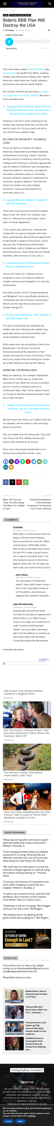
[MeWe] (5, 467)
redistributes (9, 73)
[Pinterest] (19, 482)
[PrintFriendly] (45, 461)
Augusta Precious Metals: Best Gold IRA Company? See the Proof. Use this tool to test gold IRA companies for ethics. (28, 110)
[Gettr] (28, 461)
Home (5, 10)
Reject (20, 1121)
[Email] (39, 461)
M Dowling (9, 30)
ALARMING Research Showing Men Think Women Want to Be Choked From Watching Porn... (35, 1041)
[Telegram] (33, 461)
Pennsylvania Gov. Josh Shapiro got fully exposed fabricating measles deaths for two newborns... (35, 1025)
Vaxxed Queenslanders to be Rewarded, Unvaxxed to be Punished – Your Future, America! (39, 504)
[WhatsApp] (26, 482)
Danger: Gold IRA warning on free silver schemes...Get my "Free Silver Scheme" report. (28, 409)
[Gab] (22, 461)
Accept (8, 1121)
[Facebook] (5, 461)
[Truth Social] (16, 461)
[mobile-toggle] (5, 4)
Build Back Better (35, 69)
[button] (50, 4)
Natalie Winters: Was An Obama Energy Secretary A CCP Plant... (36, 994)
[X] (11, 461)
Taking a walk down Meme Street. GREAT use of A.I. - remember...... (36, 1010)
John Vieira (22, 575)
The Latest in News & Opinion (20, 15)
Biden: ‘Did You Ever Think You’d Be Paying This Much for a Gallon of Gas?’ (14, 504)
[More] (11, 467)
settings (32, 1116)
